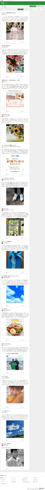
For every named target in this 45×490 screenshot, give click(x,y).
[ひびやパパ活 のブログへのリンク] (2, 14)
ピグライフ (2, 481)
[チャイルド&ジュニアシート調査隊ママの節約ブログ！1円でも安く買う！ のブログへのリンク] (2, 147)
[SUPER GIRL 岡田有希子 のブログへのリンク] (2, 378)
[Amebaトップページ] (1, 0)
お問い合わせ (29, 489)
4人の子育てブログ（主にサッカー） (7, 344)
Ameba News (14, 481)
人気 (5, 6)
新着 (2, 6)
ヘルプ (43, 489)
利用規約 (33, 489)
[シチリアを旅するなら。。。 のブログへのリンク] (2, 243)
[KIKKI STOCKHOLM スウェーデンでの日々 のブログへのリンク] (2, 210)
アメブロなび (36, 481)
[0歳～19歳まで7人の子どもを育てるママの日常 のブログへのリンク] (2, 179)
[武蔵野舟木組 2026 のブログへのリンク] (2, 445)
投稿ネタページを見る (40, 6)
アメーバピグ (14, 479)
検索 (43, 9)
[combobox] (37, 9)
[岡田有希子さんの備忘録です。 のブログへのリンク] (2, 277)
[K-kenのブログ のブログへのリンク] (2, 82)
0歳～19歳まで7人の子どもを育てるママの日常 (9, 179)
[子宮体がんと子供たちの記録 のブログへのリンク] (2, 310)
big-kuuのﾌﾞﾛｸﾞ (5, 412)
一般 (20, 9)
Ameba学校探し (3, 483)
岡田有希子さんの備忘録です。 (7, 277)
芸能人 (26, 9)
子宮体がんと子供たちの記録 (6, 310)
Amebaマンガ (36, 479)
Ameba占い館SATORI (26, 481)
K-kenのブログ (5, 81)
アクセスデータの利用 (38, 489)
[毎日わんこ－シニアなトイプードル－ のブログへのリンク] (2, 116)
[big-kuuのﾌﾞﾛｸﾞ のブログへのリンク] (2, 47)
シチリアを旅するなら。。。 (6, 242)
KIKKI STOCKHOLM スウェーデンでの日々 (8, 209)
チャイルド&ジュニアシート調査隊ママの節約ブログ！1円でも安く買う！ (12, 146)
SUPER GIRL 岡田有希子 (6, 377)
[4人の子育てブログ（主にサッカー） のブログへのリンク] (2, 345)
